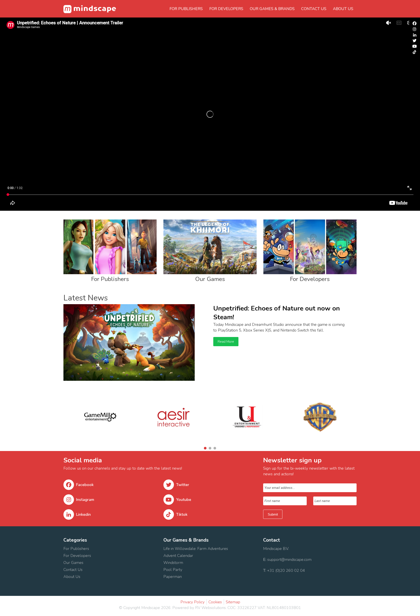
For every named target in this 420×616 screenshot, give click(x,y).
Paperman (172, 576)
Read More (226, 341)
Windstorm (173, 562)
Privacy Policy (192, 602)
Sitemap (233, 602)
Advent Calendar (178, 555)
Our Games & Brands (272, 8)
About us (343, 8)
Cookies (215, 602)
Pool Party (172, 569)
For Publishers (186, 8)
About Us (72, 576)
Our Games (73, 562)
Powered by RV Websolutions (199, 607)
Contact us (313, 8)
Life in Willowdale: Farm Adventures (196, 548)
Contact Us (73, 569)
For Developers (226, 8)
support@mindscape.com (289, 559)
